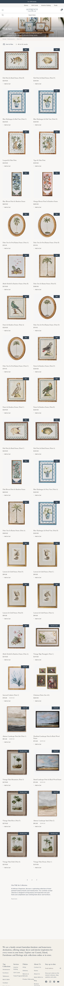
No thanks (47, 505)
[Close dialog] (61, 476)
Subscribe (47, 502)
